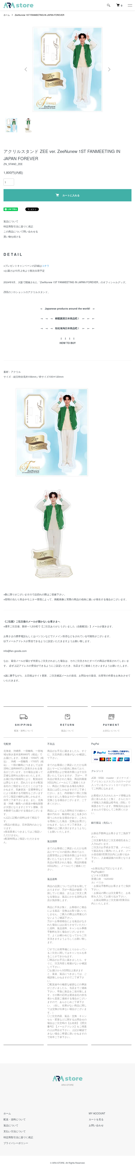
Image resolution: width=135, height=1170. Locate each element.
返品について (11, 221)
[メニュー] (129, 5)
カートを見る (96, 1119)
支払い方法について (15, 1131)
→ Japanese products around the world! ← (67, 308)
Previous (26, 69)
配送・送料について (15, 1119)
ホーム (7, 14)
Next (108, 69)
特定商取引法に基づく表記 (18, 226)
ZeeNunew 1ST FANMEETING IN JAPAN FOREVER (39, 14)
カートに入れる (71, 195)
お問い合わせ (96, 1125)
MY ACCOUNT (97, 1113)
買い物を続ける (12, 236)
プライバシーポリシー (16, 1143)
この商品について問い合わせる (21, 231)
